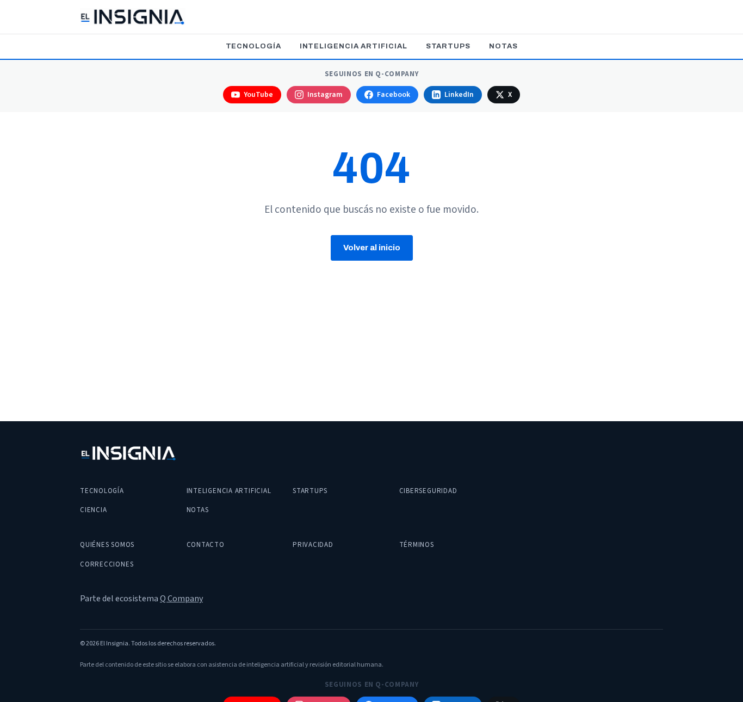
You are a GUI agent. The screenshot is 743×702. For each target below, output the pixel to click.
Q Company (181, 599)
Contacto (206, 545)
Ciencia (93, 510)
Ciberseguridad (428, 491)
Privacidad (313, 545)
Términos (416, 545)
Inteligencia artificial (353, 46)
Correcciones (106, 564)
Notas (503, 46)
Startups (448, 46)
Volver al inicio (371, 247)
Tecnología (253, 46)
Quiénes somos (107, 545)
